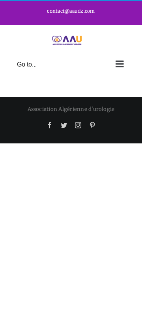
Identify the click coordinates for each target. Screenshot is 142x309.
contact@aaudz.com (71, 11)
